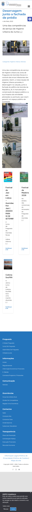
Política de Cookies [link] (20, 458)
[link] (30, 19)
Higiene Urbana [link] (15, 62)
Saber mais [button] (6, 506)
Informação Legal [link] (11, 456)
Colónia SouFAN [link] (9, 276)
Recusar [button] (6, 509)
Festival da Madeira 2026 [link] (25, 191)
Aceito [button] (13, 509)
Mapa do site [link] (16, 460)
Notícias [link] (23, 62)
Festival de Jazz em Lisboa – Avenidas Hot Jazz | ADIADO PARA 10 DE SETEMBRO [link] (10, 203)
